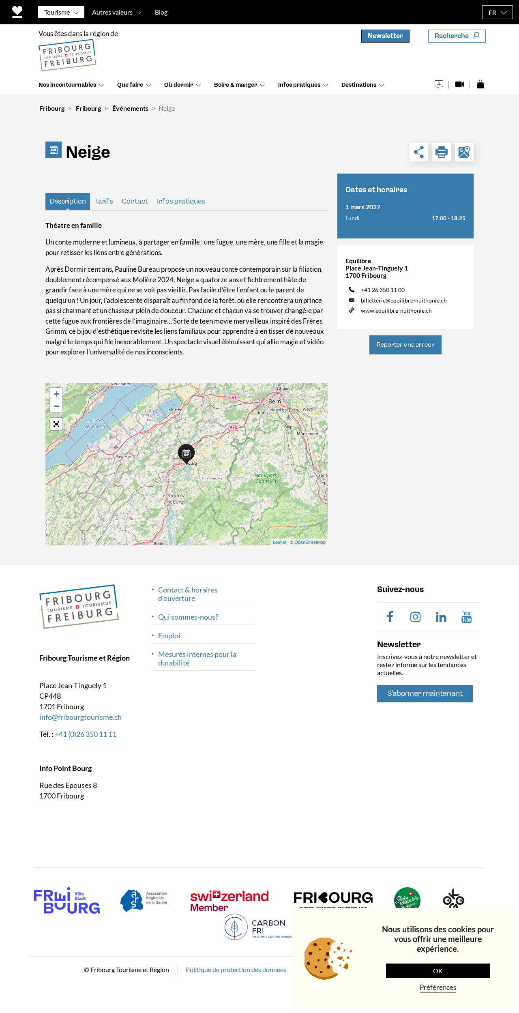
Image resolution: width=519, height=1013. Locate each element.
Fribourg (51, 108)
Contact (135, 201)
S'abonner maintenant (425, 693)
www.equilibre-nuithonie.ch (396, 310)
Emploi (169, 635)
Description (67, 201)
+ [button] (56, 394)
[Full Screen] (56, 424)
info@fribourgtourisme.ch (80, 716)
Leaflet (279, 542)
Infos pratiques (299, 85)
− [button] (56, 406)
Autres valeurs (112, 12)
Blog (161, 12)
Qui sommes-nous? (188, 617)
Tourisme (57, 12)
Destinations (358, 85)
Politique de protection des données (236, 969)
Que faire (130, 85)
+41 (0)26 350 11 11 (85, 733)
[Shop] (480, 82)
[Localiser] (464, 152)
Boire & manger (235, 85)
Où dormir (178, 85)
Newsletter (385, 36)
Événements (130, 108)
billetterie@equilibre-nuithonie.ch (404, 300)
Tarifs (104, 201)
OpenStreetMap (310, 542)
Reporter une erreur (405, 344)
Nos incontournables (67, 85)
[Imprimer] (441, 152)
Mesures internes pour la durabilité (197, 658)
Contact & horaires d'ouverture (188, 594)
